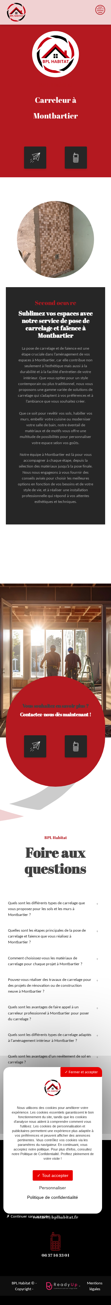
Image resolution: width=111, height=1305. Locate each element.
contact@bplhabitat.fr (55, 1217)
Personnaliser (52, 1187)
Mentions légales (94, 1286)
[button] (35, 158)
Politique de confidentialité (52, 1197)
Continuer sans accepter (30, 1216)
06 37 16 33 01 (56, 1255)
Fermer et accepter (83, 1072)
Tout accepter (54, 1175)
